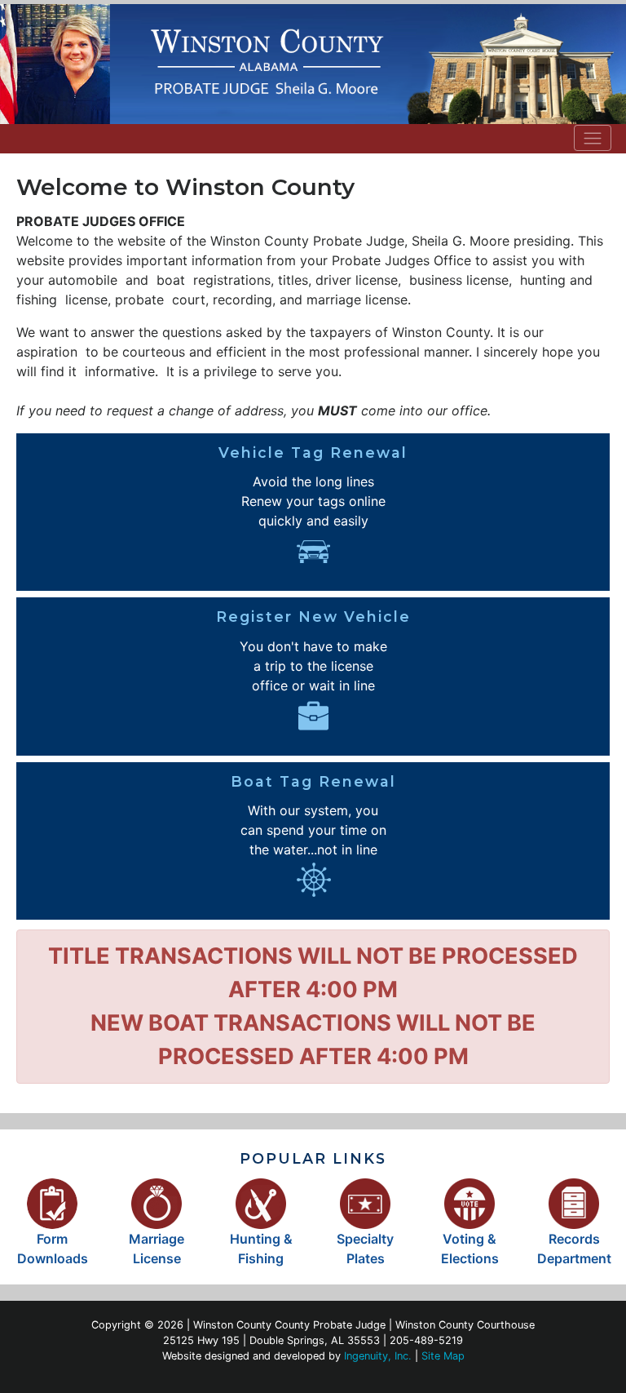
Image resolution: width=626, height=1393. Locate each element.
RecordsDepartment (574, 1249)
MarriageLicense (156, 1249)
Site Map (443, 1356)
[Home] (313, 64)
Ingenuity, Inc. (378, 1356)
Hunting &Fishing (261, 1249)
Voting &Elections (470, 1249)
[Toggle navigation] (593, 138)
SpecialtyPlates (365, 1249)
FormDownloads (52, 1249)
